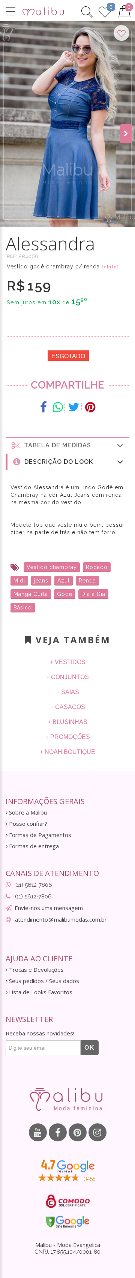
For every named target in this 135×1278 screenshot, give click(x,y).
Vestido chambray (52, 567)
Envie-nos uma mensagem (49, 907)
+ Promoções (67, 737)
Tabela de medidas (55, 445)
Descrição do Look (57, 461)
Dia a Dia (93, 594)
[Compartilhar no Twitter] (74, 407)
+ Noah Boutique (67, 752)
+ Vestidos (68, 662)
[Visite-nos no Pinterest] (78, 1132)
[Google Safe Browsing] (68, 1221)
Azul (63, 581)
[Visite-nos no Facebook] (58, 1132)
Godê (64, 594)
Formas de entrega (33, 846)
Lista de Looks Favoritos (40, 992)
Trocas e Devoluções (36, 969)
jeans (41, 581)
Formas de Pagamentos (39, 835)
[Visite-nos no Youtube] (38, 1132)
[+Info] (110, 267)
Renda (87, 581)
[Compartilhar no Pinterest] (90, 407)
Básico (23, 608)
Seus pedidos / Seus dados (43, 981)
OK (89, 1047)
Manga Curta (31, 594)
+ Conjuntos (67, 677)
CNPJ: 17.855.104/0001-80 (67, 1251)
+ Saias (67, 692)
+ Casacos (67, 707)
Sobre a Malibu (27, 812)
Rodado (97, 567)
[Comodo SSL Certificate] (68, 1201)
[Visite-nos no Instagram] (97, 1132)
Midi (19, 581)
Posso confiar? (27, 823)
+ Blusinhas (67, 722)
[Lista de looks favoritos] (105, 11)
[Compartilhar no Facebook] (43, 407)
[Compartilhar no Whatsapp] (58, 407)
